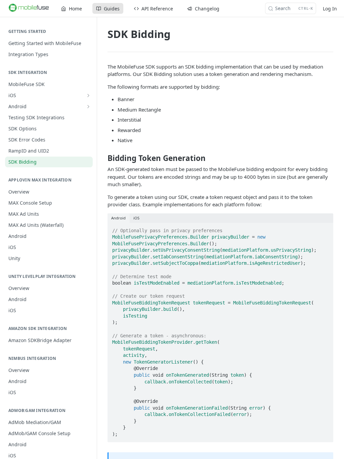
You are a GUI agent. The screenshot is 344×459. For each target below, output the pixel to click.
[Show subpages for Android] (88, 106)
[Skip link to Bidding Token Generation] (103, 158)
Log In (330, 8)
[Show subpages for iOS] (88, 95)
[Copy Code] (325, 228)
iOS (136, 217)
